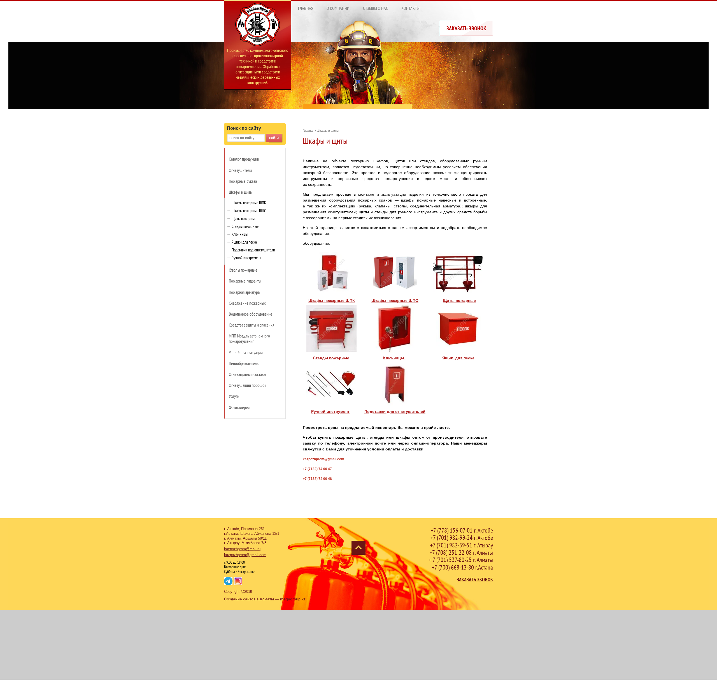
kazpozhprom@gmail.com (245, 555)
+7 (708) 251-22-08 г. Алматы (461, 552)
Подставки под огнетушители (253, 250)
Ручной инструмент (246, 257)
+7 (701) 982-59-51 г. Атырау (461, 545)
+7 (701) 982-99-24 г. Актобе (461, 538)
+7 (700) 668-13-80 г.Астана (462, 567)
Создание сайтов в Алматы (249, 599)
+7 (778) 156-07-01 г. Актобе (462, 530)
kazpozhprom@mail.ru (242, 549)
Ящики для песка (244, 242)
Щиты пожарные (244, 218)
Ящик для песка (458, 358)
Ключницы (240, 234)
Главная (308, 130)
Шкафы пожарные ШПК (249, 202)
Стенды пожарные (245, 226)
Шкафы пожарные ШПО (249, 210)
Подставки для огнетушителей (394, 411)
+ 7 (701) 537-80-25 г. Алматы (461, 560)
